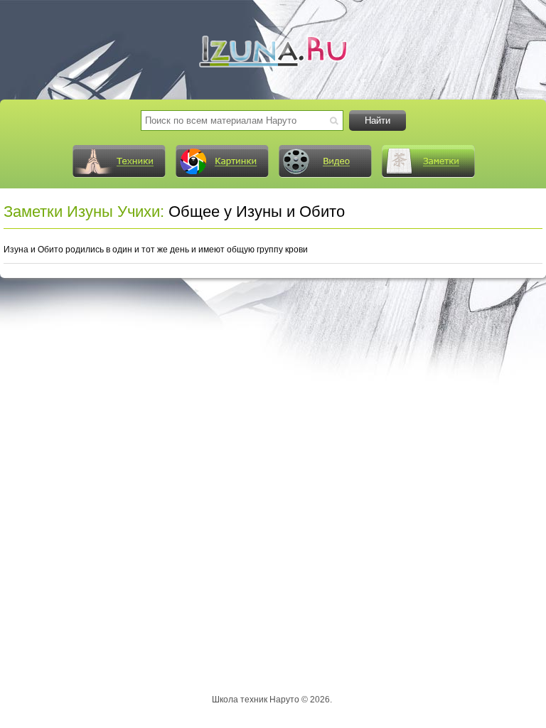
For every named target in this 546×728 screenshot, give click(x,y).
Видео (325, 161)
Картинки (222, 161)
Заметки (428, 161)
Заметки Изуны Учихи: (84, 211)
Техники (119, 161)
